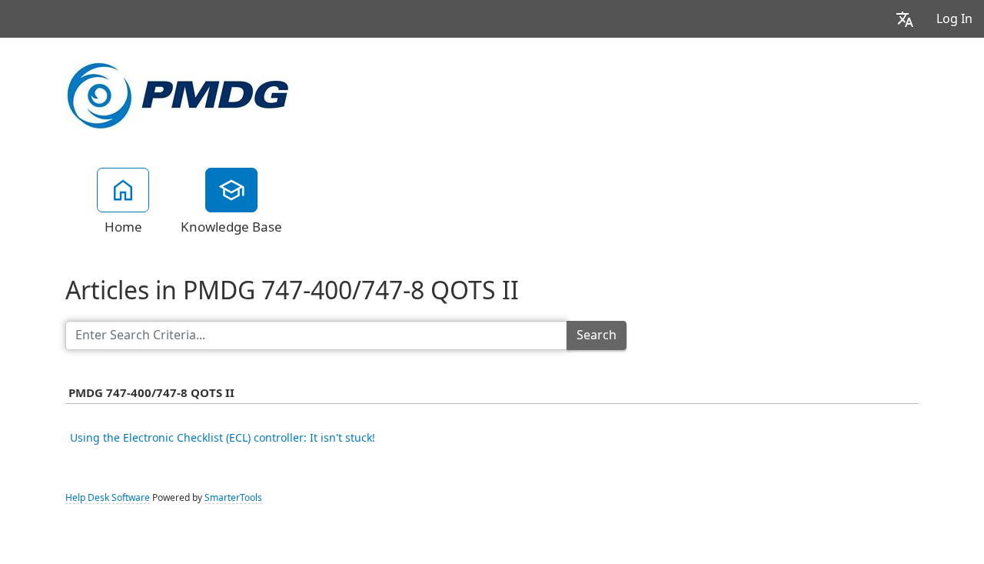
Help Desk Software (107, 497)
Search (597, 335)
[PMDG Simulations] (177, 93)
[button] (904, 19)
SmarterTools (233, 497)
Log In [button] (954, 19)
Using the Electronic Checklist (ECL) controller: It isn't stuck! (222, 438)
